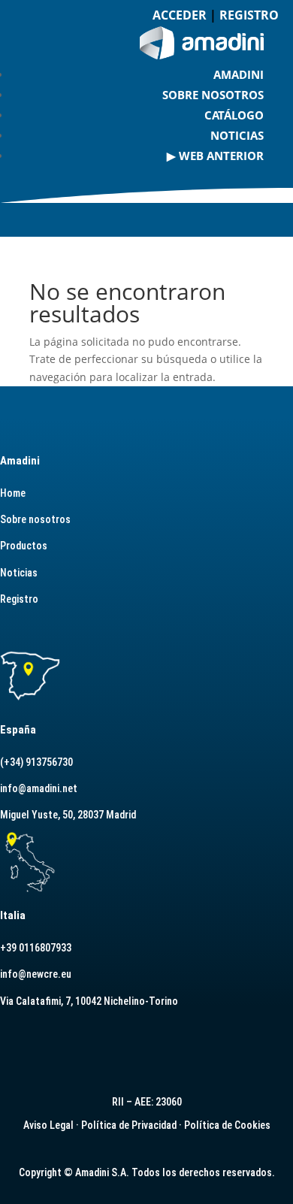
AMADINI (238, 74)
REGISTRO (249, 15)
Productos (23, 546)
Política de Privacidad (129, 1125)
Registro (19, 599)
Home (13, 493)
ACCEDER (180, 15)
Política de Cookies (227, 1125)
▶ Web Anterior (215, 155)
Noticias (237, 135)
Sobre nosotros (213, 94)
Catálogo (234, 115)
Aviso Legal (48, 1125)
